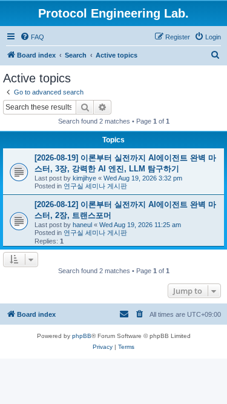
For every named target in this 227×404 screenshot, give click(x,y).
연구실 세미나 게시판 (95, 186)
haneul (82, 224)
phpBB (81, 336)
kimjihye (84, 178)
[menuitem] (32, 37)
